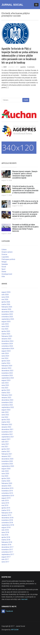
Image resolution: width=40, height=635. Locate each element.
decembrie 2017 (7, 547)
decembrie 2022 (7, 400)
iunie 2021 (5, 444)
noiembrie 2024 (7, 344)
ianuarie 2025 (6, 339)
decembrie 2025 (7, 312)
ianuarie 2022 (6, 427)
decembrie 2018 (7, 518)
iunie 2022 (5, 415)
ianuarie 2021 (6, 456)
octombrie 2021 (7, 434)
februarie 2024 (7, 366)
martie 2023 (6, 393)
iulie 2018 (5, 530)
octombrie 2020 (7, 464)
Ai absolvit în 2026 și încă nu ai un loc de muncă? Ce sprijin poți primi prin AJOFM (25, 202)
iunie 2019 (5, 503)
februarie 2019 (7, 513)
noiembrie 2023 (7, 373)
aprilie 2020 (6, 478)
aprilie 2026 (6, 302)
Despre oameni (7, 252)
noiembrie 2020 (7, 461)
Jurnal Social (12, 4)
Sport (3, 269)
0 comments (31, 67)
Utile (3, 276)
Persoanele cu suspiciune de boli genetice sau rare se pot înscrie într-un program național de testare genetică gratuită (25, 214)
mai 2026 (5, 299)
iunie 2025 (5, 326)
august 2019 (6, 498)
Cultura (4, 249)
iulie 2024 (5, 353)
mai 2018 (5, 535)
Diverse (4, 254)
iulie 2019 (5, 500)
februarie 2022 (7, 424)
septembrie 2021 (8, 437)
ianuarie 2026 (6, 309)
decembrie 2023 (7, 371)
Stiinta (4, 272)
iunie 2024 (5, 356)
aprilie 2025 (6, 331)
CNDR (5, 67)
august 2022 (6, 410)
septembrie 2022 (8, 407)
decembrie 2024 (7, 341)
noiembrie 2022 (7, 402)
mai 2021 (5, 447)
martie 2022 (6, 422)
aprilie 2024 (6, 361)
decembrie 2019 (7, 488)
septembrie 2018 (8, 525)
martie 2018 (6, 540)
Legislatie (23, 67)
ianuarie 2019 (6, 515)
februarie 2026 (7, 307)
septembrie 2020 (8, 466)
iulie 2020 (5, 471)
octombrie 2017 (7, 552)
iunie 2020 (5, 474)
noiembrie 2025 (7, 314)
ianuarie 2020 (6, 486)
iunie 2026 (5, 297)
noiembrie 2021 (7, 432)
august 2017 (6, 557)
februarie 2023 (7, 395)
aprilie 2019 (6, 508)
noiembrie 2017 (7, 550)
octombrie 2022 (7, 405)
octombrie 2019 (7, 493)
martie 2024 (6, 363)
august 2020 (6, 469)
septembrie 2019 (8, 496)
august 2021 (6, 439)
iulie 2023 (5, 383)
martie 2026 (6, 304)
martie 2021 (6, 451)
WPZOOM (14, 630)
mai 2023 (5, 388)
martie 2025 (6, 334)
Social (4, 267)
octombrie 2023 (7, 375)
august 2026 (6, 292)
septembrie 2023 (8, 378)
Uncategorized (7, 274)
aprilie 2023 (6, 390)
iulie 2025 (5, 324)
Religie (4, 262)
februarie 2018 (7, 542)
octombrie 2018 (7, 523)
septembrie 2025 (8, 319)
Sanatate (5, 264)
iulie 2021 (5, 442)
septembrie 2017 (8, 554)
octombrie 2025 (7, 317)
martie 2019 (6, 510)
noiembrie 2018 (7, 520)
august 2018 (6, 527)
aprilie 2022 (6, 420)
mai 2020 (5, 476)
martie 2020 (6, 481)
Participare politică (8, 259)
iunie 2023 (5, 385)
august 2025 (6, 322)
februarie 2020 (7, 483)
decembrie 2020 (7, 459)
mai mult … (25, 599)
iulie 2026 (5, 295)
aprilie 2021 (6, 449)
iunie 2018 (5, 532)
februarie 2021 (7, 454)
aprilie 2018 (6, 537)
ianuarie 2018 (6, 545)
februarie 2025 (7, 336)
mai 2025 (5, 329)
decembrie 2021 (7, 429)
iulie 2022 (5, 412)
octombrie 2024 (7, 346)
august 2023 (6, 380)
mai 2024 (5, 358)
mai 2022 (5, 417)
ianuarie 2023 (6, 398)
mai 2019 (5, 505)
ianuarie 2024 (6, 368)
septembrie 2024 (8, 348)
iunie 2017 (5, 562)
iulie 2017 (5, 559)
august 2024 (6, 351)
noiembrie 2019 (7, 491)
